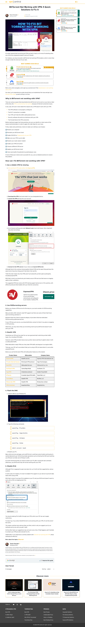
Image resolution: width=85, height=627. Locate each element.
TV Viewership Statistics (68, 617)
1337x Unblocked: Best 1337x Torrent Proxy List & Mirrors (14, 594)
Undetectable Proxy (48, 614)
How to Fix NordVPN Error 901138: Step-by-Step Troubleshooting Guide (71, 594)
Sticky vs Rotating (48, 617)
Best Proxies (47, 612)
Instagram (17, 604)
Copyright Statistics (67, 612)
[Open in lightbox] (31, 182)
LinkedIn (20, 604)
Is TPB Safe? (27, 614)
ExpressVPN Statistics (68, 620)
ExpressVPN (9, 358)
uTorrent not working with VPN (42, 534)
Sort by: (44, 569)
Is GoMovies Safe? (9, 617)
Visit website (48, 296)
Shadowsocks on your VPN (24, 135)
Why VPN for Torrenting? (30, 617)
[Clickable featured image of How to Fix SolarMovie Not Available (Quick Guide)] (52, 585)
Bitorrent (21, 539)
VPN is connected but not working (23, 104)
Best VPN (7, 612)
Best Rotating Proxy (48, 620)
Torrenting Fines (28, 620)
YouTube (13, 604)
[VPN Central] (15, 2)
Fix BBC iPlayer (9, 614)
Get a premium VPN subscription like (21, 168)
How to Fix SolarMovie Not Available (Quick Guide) (52, 593)
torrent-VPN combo (10, 94)
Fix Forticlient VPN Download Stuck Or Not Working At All (33, 594)
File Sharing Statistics (68, 614)
